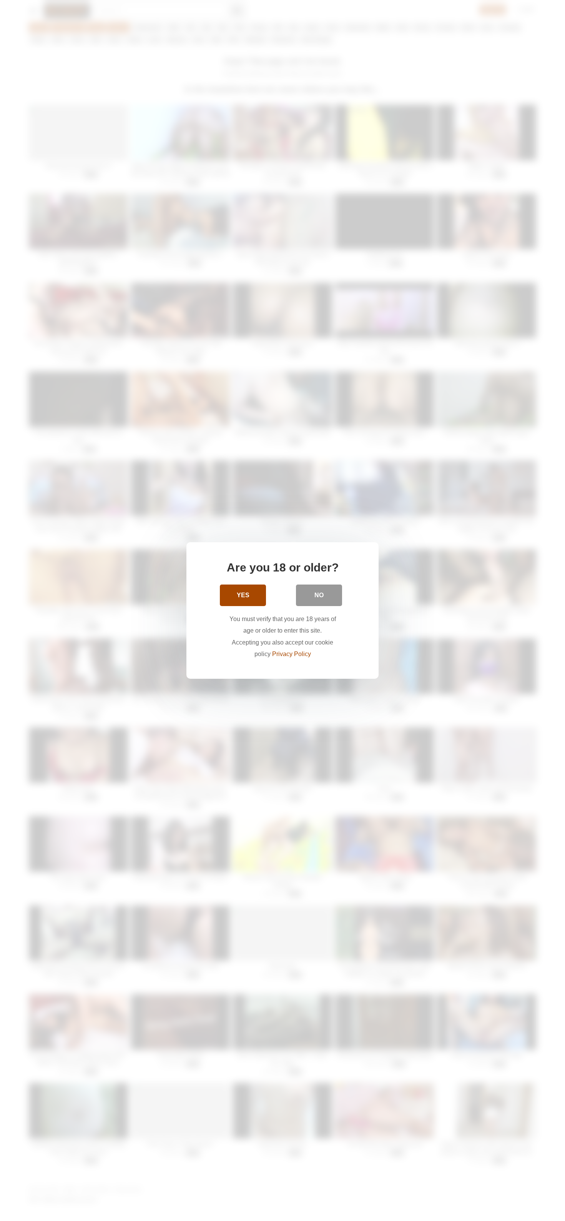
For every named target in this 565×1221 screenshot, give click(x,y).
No (319, 595)
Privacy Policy (291, 654)
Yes (243, 595)
